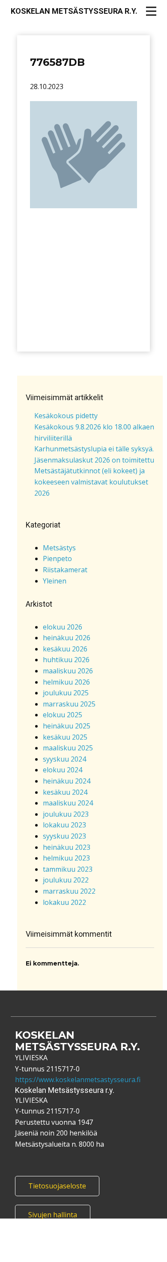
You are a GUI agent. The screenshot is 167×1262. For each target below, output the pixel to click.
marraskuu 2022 (69, 891)
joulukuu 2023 (66, 814)
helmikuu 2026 (66, 682)
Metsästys (59, 547)
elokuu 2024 (62, 769)
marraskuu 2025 (69, 704)
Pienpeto (57, 558)
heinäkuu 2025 (66, 726)
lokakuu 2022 (64, 902)
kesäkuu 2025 (65, 737)
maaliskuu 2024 (68, 803)
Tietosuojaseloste (57, 1186)
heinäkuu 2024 (66, 781)
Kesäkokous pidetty (66, 415)
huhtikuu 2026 (66, 659)
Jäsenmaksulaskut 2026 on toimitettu (94, 460)
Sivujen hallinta (52, 1214)
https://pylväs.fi (112, 1256)
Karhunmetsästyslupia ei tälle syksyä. (94, 449)
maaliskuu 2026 (68, 671)
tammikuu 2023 (67, 869)
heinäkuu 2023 (66, 847)
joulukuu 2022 (66, 880)
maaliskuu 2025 (68, 748)
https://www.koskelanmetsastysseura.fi (77, 1079)
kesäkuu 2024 (65, 792)
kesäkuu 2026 (65, 649)
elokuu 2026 (62, 627)
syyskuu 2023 (64, 836)
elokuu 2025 (62, 714)
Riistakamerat (65, 569)
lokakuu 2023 (64, 825)
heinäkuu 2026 (66, 637)
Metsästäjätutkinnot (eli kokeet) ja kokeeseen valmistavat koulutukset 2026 (91, 481)
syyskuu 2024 (64, 759)
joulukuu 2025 (66, 692)
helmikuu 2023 (66, 858)
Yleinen (54, 581)
